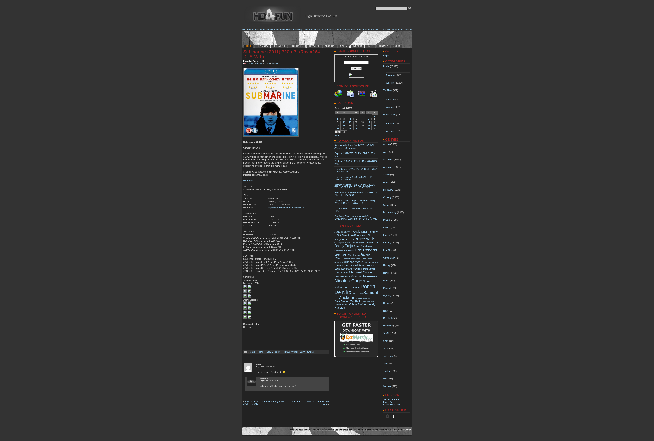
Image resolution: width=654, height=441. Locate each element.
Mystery (387, 295)
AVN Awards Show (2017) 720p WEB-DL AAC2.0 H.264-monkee (354, 146)
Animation (388, 167)
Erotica (386, 227)
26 (356, 128)
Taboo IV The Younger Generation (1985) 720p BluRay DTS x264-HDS (354, 202)
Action (386, 144)
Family (386, 235)
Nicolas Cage (348, 280)
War (385, 378)
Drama (259, 63)
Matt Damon (369, 269)
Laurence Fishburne (345, 265)
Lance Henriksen (371, 262)
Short (385, 341)
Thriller (386, 371)
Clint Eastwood (358, 243)
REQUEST (329, 46)
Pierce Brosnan (352, 287)
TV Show (387, 90)
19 (356, 125)
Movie (267, 63)
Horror (386, 273)
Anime (386, 174)
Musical (387, 288)
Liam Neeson (366, 265)
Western (275, 63)
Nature (386, 303)
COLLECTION (296, 46)
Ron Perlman (357, 293)
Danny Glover (371, 242)
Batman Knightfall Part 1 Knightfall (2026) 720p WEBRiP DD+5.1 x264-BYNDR (354, 186)
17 (344, 125)
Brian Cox (350, 240)
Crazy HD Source (391, 404)
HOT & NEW (262, 46)
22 (375, 125)
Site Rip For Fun (391, 399)
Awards (387, 182)
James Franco (349, 259)
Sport (385, 348)
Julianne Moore (353, 262)
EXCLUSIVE (279, 46)
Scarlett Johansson (364, 298)
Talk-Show (388, 356)
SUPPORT (357, 46)
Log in (386, 55)
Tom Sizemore (368, 301)
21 (369, 125)
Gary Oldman (354, 255)
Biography (388, 190)
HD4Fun (407, 430)
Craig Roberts (256, 351)
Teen (385, 363)
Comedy (250, 63)
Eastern (390, 75)
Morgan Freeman (364, 276)
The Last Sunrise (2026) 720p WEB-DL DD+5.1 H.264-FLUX (353, 178)
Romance (388, 325)
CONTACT (383, 46)
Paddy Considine (273, 351)
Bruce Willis (365, 239)
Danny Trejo (343, 246)
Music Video (389, 114)
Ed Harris (349, 250)
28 (369, 128)
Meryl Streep (341, 272)
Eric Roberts (366, 250)
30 (338, 132)
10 (344, 122)
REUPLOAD (314, 46)
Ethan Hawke (341, 255)
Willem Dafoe (357, 304)
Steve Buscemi (342, 301)
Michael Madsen (342, 277)
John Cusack (361, 259)
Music (386, 280)
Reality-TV (388, 318)
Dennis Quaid (360, 246)
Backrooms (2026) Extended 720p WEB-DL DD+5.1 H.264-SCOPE (355, 194)
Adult (385, 152)
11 (350, 122)
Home (248, 46)
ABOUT (396, 46)
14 (369, 122)
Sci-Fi (386, 333)
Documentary (389, 212)
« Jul (336, 135)
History (386, 265)
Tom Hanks (356, 301)
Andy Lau (360, 231)
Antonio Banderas (355, 235)
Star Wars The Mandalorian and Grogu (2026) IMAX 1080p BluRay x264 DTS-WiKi (355, 217)
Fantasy (387, 242)
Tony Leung (340, 304)
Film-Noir (387, 250)
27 (362, 128)
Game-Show (389, 258)
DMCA (370, 46)
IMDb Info (248, 180)
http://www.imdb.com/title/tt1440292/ (286, 207)
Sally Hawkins (307, 351)
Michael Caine (360, 272)
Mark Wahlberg (354, 269)
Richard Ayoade (290, 351)
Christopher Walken (342, 243)
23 (338, 128)
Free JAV (387, 402)
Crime (386, 205)
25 (350, 128)
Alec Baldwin (343, 231)
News (386, 310)
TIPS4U (343, 46)
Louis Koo (340, 268)
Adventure (388, 159)
